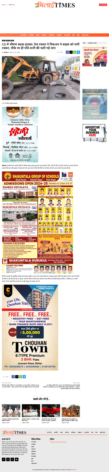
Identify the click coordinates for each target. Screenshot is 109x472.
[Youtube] (16, 459)
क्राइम (4, 40)
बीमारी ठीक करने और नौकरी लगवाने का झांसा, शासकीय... (49, 419)
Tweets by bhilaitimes (58, 442)
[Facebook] (67, 52)
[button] (12, 4)
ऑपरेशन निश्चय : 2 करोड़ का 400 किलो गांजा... (30, 419)
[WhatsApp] (74, 52)
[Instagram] (8, 459)
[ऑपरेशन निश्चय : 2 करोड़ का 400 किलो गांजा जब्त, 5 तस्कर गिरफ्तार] (31, 410)
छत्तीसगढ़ (8, 40)
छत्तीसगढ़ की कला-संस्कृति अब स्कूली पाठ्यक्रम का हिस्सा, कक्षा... (70, 419)
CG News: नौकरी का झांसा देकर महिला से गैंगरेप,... (10, 419)
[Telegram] (78, 52)
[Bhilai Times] (54, 4)
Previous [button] (84, 104)
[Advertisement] (54, 21)
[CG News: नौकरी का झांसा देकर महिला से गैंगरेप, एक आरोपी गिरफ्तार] (11, 410)
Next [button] (105, 104)
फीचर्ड (12, 40)
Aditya (6, 52)
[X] (71, 52)
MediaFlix (74, 469)
